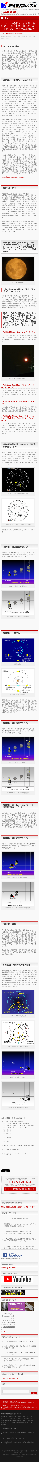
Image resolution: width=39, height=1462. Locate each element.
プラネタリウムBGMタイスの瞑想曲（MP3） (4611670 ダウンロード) (19, 1360)
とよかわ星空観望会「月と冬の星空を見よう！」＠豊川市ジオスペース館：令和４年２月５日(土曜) (20, 1232)
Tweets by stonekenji (8, 1268)
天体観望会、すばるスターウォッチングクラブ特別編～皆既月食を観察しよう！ (20, 1225)
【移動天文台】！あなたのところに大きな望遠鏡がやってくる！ (19, 1407)
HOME (2, 33)
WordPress (13, 1455)
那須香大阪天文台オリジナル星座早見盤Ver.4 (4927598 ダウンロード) (19, 1366)
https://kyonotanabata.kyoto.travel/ (13, 177)
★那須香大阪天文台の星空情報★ (14, 33)
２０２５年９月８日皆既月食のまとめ (17, 1218)
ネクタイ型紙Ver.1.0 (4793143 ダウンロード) (19, 1341)
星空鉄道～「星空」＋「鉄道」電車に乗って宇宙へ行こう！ (18, 1403)
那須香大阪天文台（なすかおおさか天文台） (22, 1451)
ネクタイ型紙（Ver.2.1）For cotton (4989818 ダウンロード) (19, 1353)
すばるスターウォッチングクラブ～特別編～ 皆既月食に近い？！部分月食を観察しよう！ (20, 1247)
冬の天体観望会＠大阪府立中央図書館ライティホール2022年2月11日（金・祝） (20, 1240)
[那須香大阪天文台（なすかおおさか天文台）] (19, 5)
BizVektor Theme (23, 1455)
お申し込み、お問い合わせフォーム (13, 1405)
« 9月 (3, 1331)
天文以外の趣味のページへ (10, 1378)
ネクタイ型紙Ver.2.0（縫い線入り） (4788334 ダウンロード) (20, 1347)
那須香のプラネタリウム (10, 1401)
